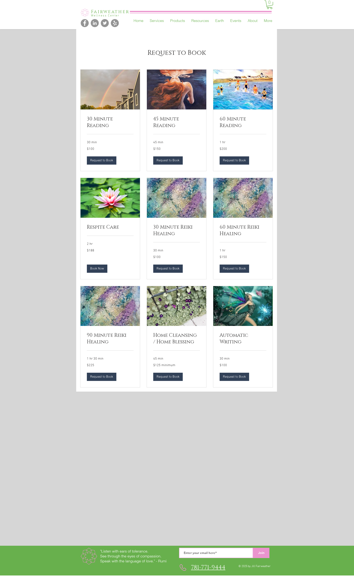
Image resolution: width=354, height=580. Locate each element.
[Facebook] (85, 23)
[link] (110, 122)
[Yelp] (115, 23)
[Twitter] (105, 23)
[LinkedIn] (95, 23)
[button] (269, 4)
